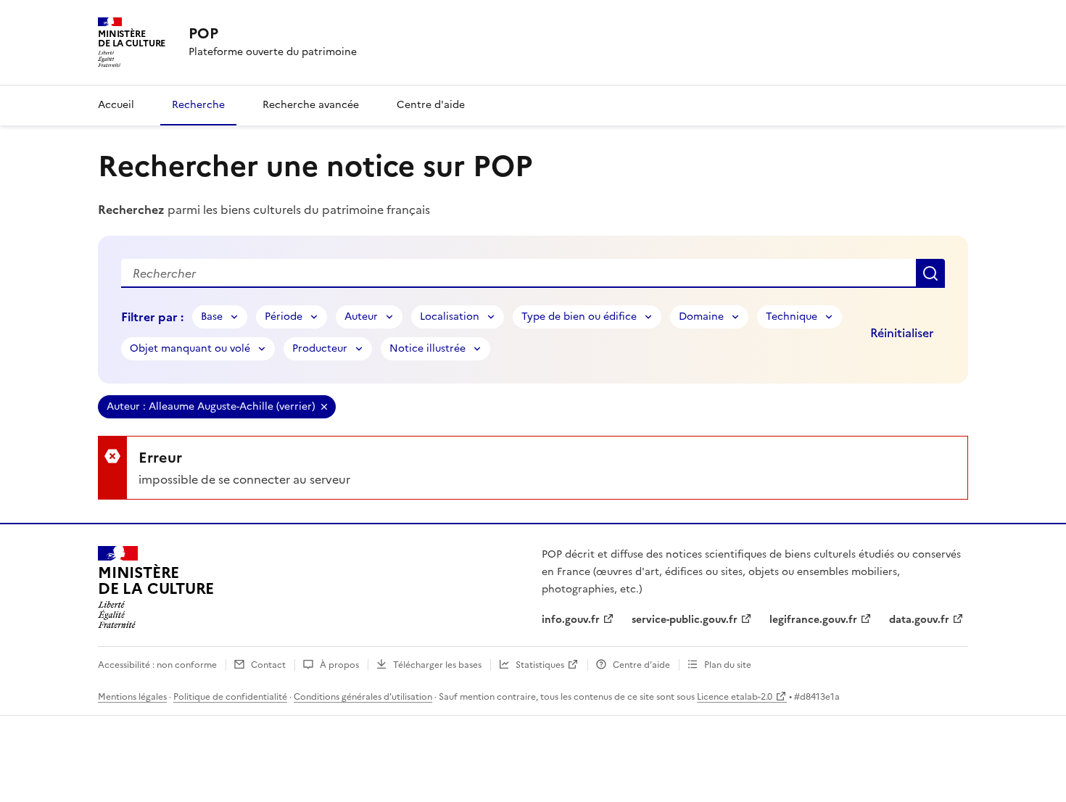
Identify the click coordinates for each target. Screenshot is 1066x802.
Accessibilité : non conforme (157, 664)
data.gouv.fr (919, 619)
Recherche (198, 104)
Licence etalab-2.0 (734, 696)
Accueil (116, 104)
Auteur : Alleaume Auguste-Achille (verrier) (211, 406)
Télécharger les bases (437, 664)
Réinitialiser (901, 333)
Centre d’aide (641, 664)
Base (212, 316)
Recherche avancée (311, 104)
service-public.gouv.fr (684, 619)
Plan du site (727, 664)
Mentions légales (132, 696)
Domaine (701, 316)
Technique (791, 316)
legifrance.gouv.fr (813, 619)
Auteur (361, 316)
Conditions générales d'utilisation (363, 696)
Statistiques (540, 664)
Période (283, 316)
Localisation (449, 316)
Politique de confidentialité (230, 696)
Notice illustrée (427, 348)
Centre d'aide (431, 104)
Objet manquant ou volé (190, 348)
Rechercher (930, 273)
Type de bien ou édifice (579, 316)
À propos (339, 664)
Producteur (319, 348)
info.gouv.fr (571, 619)
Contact (268, 664)
